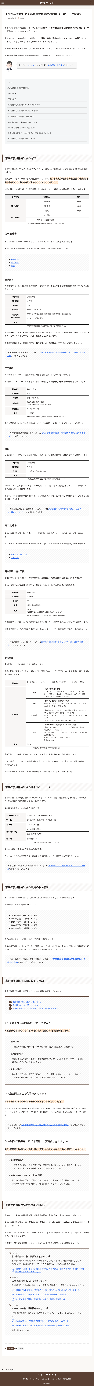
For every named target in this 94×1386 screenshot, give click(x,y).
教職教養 (15, 259)
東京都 (21, 1348)
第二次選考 (12, 99)
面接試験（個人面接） (20, 554)
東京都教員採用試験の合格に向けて (22, 138)
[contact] (55, 1375)
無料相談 (51, 65)
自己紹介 (60, 65)
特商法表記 (67, 1379)
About (52, 1379)
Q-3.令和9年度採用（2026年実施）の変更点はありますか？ (29, 133)
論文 (13, 265)
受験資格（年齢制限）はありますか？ (28, 1002)
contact (58, 1379)
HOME (25, 1379)
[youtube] (50, 1375)
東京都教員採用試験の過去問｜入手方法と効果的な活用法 (45, 1124)
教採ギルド (47, 2)
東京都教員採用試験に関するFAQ (21, 116)
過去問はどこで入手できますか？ (26, 1005)
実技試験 (15, 557)
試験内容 (11, 1348)
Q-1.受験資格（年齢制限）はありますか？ (23, 122)
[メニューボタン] (3, 2)
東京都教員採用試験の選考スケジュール (23, 104)
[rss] (52, 1375)
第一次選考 (12, 93)
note (32, 65)
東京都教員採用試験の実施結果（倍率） (23, 110)
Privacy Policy (35, 1379)
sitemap (44, 1379)
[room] (44, 1375)
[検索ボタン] (91, 2)
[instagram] (41, 1375)
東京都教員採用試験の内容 (18, 87)
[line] (47, 1375)
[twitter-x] (39, 1375)
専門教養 (15, 262)
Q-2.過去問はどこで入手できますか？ (22, 127)
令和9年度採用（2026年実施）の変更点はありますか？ (35, 1008)
